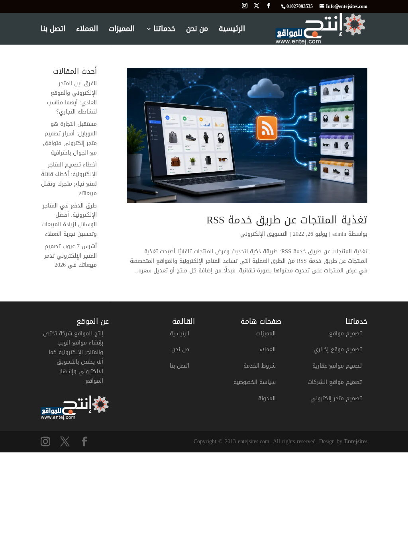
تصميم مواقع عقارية (337, 365)
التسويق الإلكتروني (264, 234)
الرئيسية (232, 30)
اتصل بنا (53, 30)
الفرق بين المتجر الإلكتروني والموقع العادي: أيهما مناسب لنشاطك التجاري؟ (72, 97)
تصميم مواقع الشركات (335, 382)
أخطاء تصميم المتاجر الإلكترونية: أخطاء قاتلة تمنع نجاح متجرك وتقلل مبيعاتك (69, 178)
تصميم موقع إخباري (338, 349)
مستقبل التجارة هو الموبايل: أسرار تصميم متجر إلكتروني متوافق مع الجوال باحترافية (70, 138)
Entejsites (355, 441)
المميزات (122, 30)
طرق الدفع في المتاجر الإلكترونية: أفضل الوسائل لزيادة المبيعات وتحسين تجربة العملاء (69, 219)
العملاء (87, 30)
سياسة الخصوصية (254, 382)
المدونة (267, 398)
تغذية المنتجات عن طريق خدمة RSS (286, 220)
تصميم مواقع (345, 333)
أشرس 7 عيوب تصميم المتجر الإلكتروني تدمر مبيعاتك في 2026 (70, 256)
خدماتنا (164, 30)
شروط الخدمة (259, 365)
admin (339, 234)
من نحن (197, 30)
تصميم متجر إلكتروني (336, 398)
